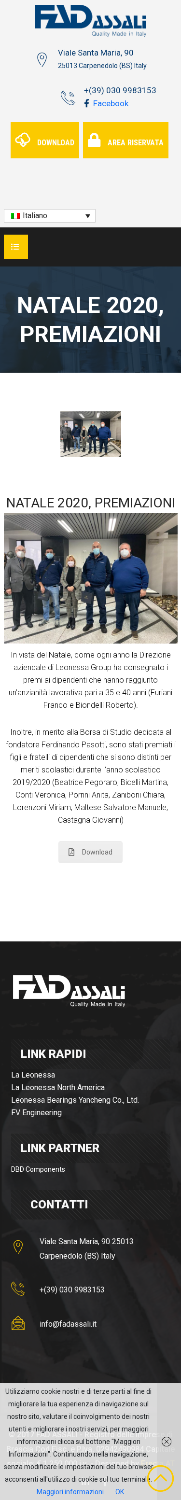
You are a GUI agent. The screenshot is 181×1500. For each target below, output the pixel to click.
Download (97, 852)
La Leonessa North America (58, 1087)
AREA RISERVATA (136, 142)
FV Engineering (36, 1112)
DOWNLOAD (55, 142)
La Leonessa (33, 1074)
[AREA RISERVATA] (127, 128)
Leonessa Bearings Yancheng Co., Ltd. (75, 1100)
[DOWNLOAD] (46, 128)
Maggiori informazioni (70, 1492)
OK (119, 1492)
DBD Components (38, 1169)
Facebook (109, 103)
